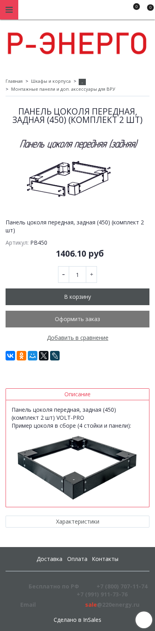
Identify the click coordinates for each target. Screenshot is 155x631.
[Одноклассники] (21, 355)
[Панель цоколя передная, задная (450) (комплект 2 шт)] (77, 168)
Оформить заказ (77, 319)
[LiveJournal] (55, 355)
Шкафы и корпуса (51, 81)
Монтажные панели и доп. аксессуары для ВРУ (63, 89)
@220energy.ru (112, 604)
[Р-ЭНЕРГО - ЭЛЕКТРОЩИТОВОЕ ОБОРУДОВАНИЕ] (77, 41)
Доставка (49, 559)
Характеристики (77, 521)
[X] (43, 355)
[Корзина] (146, 11)
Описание (77, 394)
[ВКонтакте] (10, 355)
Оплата (77, 559)
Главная (14, 81)
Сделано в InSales (77, 620)
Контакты (105, 559)
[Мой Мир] (32, 355)
